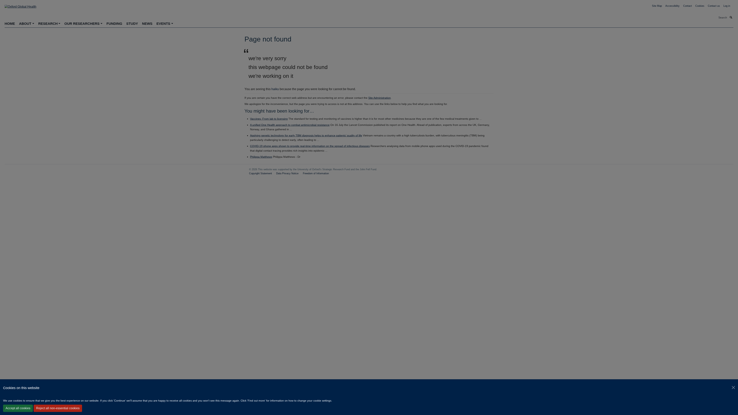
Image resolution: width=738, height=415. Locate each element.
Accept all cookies (18, 408)
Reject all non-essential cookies (58, 408)
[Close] (733, 387)
